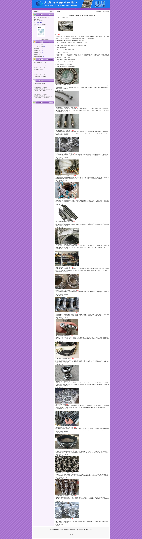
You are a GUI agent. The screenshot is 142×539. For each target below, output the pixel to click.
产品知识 (74, 9)
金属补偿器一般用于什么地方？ (40, 90)
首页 (53, 9)
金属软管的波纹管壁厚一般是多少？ (41, 87)
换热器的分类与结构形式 (38, 69)
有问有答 (81, 9)
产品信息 (60, 9)
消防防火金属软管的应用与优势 (40, 62)
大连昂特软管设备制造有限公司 (61, 88)
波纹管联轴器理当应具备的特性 (40, 73)
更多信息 (57, 525)
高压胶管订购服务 (37, 48)
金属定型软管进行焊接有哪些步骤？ (41, 94)
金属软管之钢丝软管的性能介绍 (40, 76)
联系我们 (88, 9)
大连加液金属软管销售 (38, 45)
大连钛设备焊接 (37, 54)
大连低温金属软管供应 (38, 46)
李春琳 (91, 529)
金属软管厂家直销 (37, 50)
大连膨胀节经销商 (37, 52)
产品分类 (67, 9)
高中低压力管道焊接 (38, 56)
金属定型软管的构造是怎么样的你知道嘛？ (42, 97)
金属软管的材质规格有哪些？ (39, 83)
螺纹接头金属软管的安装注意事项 (40, 66)
